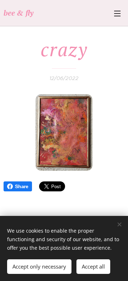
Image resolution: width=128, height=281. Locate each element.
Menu (117, 13)
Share (21, 186)
